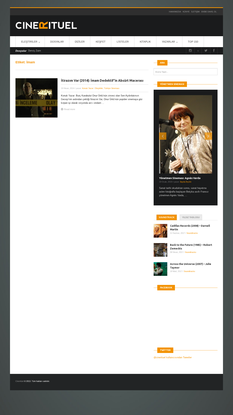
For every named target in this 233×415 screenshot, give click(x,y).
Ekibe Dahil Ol (209, 12)
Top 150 (193, 41)
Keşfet (101, 41)
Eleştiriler (29, 41)
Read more (69, 109)
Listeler (123, 41)
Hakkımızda (175, 12)
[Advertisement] (66, 406)
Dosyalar (57, 41)
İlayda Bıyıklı (185, 182)
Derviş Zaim (34, 50)
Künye (186, 12)
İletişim (195, 12)
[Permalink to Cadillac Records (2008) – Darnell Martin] (162, 231)
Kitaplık (145, 41)
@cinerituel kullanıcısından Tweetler (173, 357)
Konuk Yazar (87, 88)
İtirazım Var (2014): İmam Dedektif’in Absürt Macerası (102, 80)
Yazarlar (168, 41)
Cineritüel (19, 381)
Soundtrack (167, 217)
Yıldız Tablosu (191, 217)
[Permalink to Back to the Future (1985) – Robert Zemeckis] (162, 250)
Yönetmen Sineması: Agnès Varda (179, 178)
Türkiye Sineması (111, 88)
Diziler (80, 41)
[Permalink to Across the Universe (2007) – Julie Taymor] (162, 269)
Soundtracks (192, 233)
